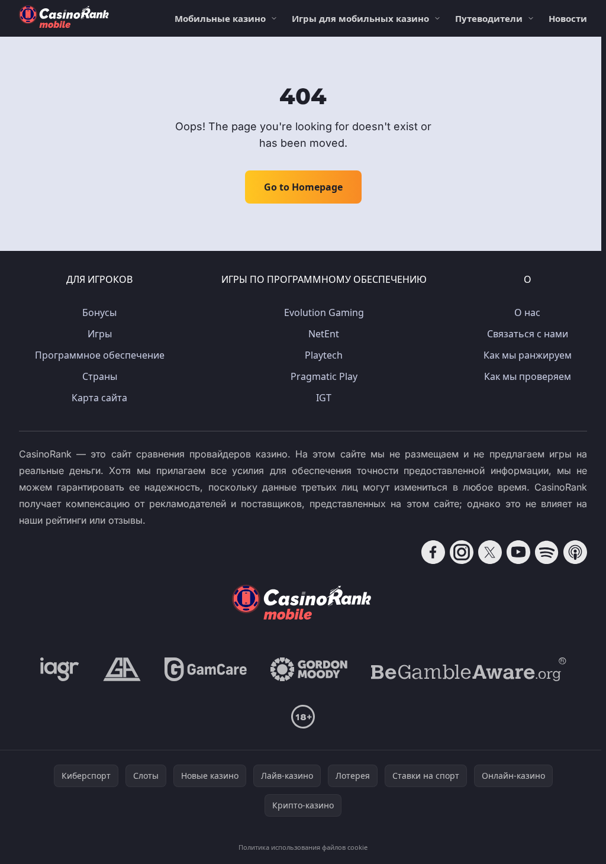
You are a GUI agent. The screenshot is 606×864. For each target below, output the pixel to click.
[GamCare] (206, 669)
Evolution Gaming (324, 312)
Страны (99, 376)
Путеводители (489, 18)
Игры (100, 333)
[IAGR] (59, 669)
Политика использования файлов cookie (303, 847)
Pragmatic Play (324, 376)
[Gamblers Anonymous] (122, 669)
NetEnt (323, 333)
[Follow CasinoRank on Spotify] (547, 552)
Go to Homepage (303, 187)
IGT (323, 397)
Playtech (324, 355)
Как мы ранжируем (527, 355)
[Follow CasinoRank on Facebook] (433, 552)
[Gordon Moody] (308, 669)
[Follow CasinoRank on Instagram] (461, 552)
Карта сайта (99, 397)
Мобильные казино (220, 18)
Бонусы (99, 312)
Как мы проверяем (527, 376)
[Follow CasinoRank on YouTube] (518, 552)
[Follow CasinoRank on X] (490, 552)
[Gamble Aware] (468, 669)
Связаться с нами (527, 333)
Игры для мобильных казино (360, 18)
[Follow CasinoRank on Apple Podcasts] (575, 552)
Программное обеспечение (100, 355)
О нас (527, 312)
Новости (568, 18)
